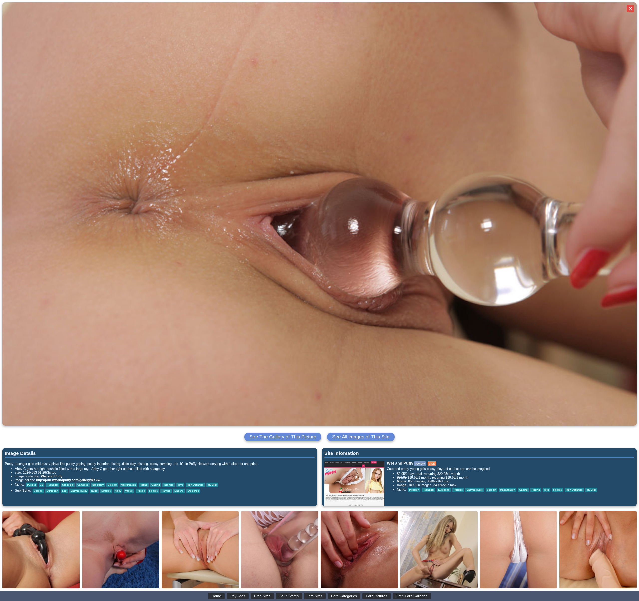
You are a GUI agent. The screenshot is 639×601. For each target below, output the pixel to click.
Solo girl (112, 484)
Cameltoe (82, 484)
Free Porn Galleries (411, 596)
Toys (180, 484)
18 (41, 484)
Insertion (169, 484)
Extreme (106, 490)
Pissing (141, 490)
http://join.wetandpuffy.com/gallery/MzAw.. (69, 480)
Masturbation (128, 484)
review (420, 463)
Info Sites (315, 596)
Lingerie (179, 490)
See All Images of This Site (361, 436)
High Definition (195, 484)
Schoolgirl (67, 484)
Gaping (155, 484)
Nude (94, 490)
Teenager (52, 484)
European (52, 490)
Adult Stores (289, 596)
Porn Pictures (376, 596)
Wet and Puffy (51, 476)
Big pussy (98, 484)
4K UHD (212, 484)
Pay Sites (237, 596)
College (38, 490)
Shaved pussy (79, 490)
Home (216, 596)
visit (432, 463)
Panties (166, 490)
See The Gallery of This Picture (282, 436)
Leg (64, 490)
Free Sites (262, 596)
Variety (129, 490)
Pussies (31, 484)
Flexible (153, 490)
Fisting (143, 484)
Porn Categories (344, 596)
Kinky (118, 490)
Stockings (193, 490)
